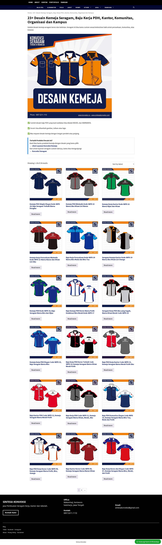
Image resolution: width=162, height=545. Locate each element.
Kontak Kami (10, 512)
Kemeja (30, 7)
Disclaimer (20, 532)
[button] (133, 7)
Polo (62, 7)
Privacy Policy (12, 532)
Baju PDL (40, 7)
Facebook (10, 529)
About (37, 2)
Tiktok (4, 529)
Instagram (18, 529)
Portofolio (54, 2)
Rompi (78, 7)
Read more (36, 214)
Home (30, 2)
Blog (4, 527)
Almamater (51, 7)
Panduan (64, 2)
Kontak (44, 2)
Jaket (69, 7)
